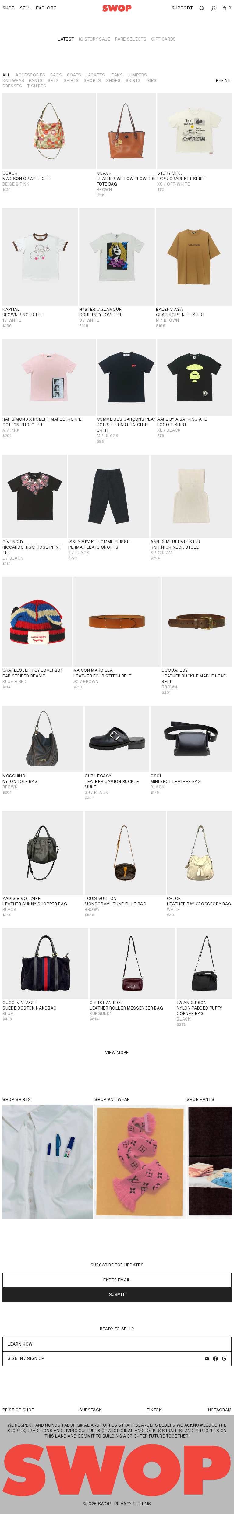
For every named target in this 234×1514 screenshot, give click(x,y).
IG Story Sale (94, 39)
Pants (36, 80)
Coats (74, 75)
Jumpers (137, 75)
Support (182, 8)
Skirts (133, 80)
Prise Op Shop (18, 1410)
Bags (56, 75)
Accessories (30, 75)
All (6, 75)
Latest (66, 39)
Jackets (95, 75)
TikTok (154, 1410)
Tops (151, 80)
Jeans (116, 75)
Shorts (92, 80)
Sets (53, 80)
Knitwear (13, 80)
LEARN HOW (20, 1344)
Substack (90, 1410)
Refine (223, 80)
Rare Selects (131, 39)
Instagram (219, 1410)
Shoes (113, 80)
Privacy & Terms (132, 1504)
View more (117, 1052)
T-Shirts (36, 86)
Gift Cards (163, 39)
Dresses (12, 86)
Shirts (71, 80)
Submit (117, 1294)
